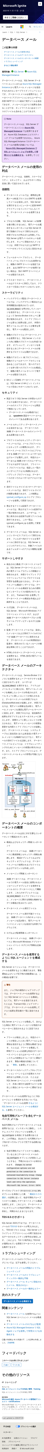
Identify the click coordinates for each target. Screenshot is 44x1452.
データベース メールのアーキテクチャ (18, 55)
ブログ (33, 1438)
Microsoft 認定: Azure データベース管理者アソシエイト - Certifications (21, 1400)
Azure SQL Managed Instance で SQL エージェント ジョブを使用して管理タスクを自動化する (21, 151)
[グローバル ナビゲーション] (2, 27)
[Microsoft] (22, 26)
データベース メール (16, 1313)
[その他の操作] (40, 32)
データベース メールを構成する (17, 1301)
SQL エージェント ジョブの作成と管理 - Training (21, 1389)
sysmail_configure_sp (16, 497)
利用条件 (5, 1448)
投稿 (3, 1441)
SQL (11, 32)
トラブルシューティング (13, 61)
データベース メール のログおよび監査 (24, 1324)
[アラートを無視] (40, 4)
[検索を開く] (30, 27)
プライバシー (13, 1441)
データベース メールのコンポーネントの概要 (21, 58)
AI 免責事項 (6, 1438)
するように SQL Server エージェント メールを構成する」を (20, 1106)
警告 (15, 1064)
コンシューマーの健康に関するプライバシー (19, 1445)
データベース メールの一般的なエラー (23, 1288)
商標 (13, 1448)
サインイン (37, 27)
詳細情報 (11, 1342)
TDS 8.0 (13, 1226)
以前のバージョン (21, 1438)
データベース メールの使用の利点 (17, 52)
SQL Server (20, 32)
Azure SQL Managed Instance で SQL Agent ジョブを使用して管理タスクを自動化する (24, 1331)
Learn (4, 32)
